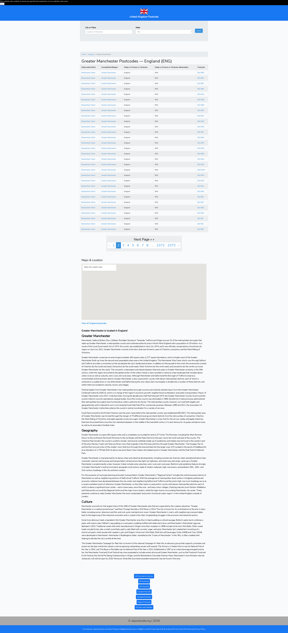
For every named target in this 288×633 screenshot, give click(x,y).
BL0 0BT (201, 78)
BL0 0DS (201, 159)
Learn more (64, 1)
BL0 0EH (201, 213)
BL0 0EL (201, 224)
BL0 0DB (201, 99)
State (138, 27)
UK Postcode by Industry (144, 576)
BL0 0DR (201, 154)
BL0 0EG (201, 207)
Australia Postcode (144, 597)
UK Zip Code (165, 629)
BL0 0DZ (201, 180)
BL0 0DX (201, 175)
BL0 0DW (201, 170)
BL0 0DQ (201, 148)
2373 (171, 245)
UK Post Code (177, 629)
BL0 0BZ (201, 89)
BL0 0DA (201, 94)
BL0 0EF (201, 202)
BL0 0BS (201, 72)
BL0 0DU (201, 164)
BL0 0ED (201, 191)
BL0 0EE (201, 197)
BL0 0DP (201, 143)
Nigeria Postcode (144, 602)
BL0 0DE (201, 110)
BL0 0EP (201, 229)
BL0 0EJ (200, 218)
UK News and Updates (144, 607)
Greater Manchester (108, 72)
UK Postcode (144, 581)
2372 (160, 245)
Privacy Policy (200, 629)
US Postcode (144, 586)
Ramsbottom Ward (88, 72)
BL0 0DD (201, 105)
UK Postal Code (153, 629)
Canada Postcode (144, 592)
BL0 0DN (201, 137)
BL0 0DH (201, 127)
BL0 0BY (201, 83)
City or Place (90, 27)
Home (84, 54)
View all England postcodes (94, 323)
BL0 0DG (201, 121)
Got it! (2, 4)
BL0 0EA (201, 186)
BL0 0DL (201, 132)
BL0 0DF (201, 116)
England (91, 54)
